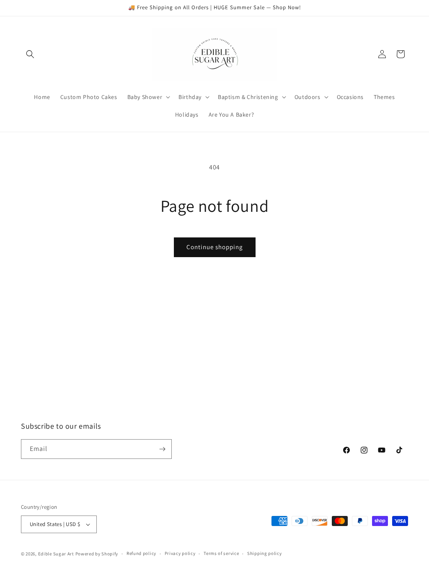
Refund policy (141, 553)
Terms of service (221, 553)
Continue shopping (214, 247)
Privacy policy (180, 553)
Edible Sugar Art (56, 554)
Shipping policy (264, 553)
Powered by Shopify (97, 554)
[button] (30, 54)
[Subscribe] (162, 449)
